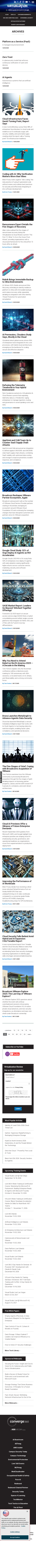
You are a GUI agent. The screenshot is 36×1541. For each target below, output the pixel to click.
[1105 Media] (18, 1429)
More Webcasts (11, 1403)
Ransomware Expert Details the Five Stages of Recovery (17, 225)
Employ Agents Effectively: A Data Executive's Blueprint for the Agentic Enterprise (17, 1318)
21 (20, 1034)
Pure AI (18, 1480)
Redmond (18, 1484)
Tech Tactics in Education (18, 1503)
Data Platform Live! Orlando (14, 1248)
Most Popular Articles (13, 1120)
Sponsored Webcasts (13, 1359)
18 (9, 1034)
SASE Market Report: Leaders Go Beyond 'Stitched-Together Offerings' (16, 608)
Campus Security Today (18, 1452)
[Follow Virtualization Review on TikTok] (20, 2)
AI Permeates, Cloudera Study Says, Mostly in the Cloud (16, 335)
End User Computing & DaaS (10, 17)
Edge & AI (13, 14)
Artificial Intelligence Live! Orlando (16, 1222)
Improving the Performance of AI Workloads (16, 882)
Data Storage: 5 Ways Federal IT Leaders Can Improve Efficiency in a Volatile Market (17, 1336)
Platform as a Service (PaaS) (16, 41)
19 (13, 1034)
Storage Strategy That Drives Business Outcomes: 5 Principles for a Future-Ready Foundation (18, 1387)
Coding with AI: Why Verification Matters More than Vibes (17, 175)
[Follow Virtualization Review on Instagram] (23, 2)
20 (16, 1034)
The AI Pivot (18, 1507)
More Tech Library (12, 1350)
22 (24, 1034)
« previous (8, 1030)
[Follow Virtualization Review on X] (18, 2)
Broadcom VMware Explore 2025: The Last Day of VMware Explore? (17, 993)
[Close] (27, 1511)
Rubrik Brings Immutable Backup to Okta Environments (17, 280)
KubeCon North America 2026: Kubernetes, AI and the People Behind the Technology (18, 1143)
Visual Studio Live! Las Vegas (15, 1292)
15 (26, 1030)
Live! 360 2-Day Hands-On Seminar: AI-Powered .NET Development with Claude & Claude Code (18, 1267)
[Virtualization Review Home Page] (18, 7)
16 (30, 1030)
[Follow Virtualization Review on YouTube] (27, 2)
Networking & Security (26, 17)
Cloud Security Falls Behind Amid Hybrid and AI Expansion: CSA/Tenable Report (18, 938)
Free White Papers (12, 1311)
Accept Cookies (15, 1537)
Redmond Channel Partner (18, 1488)
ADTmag (18, 1444)
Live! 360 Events (18, 1464)
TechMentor (18, 1499)
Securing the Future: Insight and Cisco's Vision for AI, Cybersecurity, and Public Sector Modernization (19, 1366)
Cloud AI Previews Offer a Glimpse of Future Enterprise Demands (16, 826)
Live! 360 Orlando (11, 1214)
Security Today (18, 1492)
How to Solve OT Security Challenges (18, 1345)
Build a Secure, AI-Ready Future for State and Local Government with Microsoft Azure (17, 1376)
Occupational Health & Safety (18, 1476)
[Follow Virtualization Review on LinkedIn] (15, 2)
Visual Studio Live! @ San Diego (16, 1176)
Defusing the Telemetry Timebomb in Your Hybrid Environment (14, 387)
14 (22, 1030)
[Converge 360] (18, 1422)
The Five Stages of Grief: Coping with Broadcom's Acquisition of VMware (18, 768)
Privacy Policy (19, 1087)
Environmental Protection (18, 1460)
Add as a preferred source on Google (18, 10)
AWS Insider (18, 1448)
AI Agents (7, 77)
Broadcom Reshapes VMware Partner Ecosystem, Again (16, 496)
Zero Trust (7, 57)
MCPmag (18, 1468)
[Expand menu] (33, 2)
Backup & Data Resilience (18, 24)
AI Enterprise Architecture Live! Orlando (18, 1230)
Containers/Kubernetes (24, 14)
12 (14, 1030)
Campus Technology (18, 1456)
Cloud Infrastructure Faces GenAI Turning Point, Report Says (15, 121)
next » (29, 1034)
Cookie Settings (15, 1532)
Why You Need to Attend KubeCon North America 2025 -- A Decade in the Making (17, 663)
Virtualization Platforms (18, 21)
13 (18, 1030)
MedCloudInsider (18, 1472)
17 (5, 1034)
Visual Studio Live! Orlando (14, 1256)
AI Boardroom (18, 1440)
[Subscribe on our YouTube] (11, 1056)
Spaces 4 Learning (18, 1495)
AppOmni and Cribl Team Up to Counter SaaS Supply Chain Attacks (16, 442)
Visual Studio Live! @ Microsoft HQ (17, 1300)
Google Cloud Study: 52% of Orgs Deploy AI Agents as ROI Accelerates (16, 552)
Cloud (7, 14)
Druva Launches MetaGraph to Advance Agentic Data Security (17, 717)
